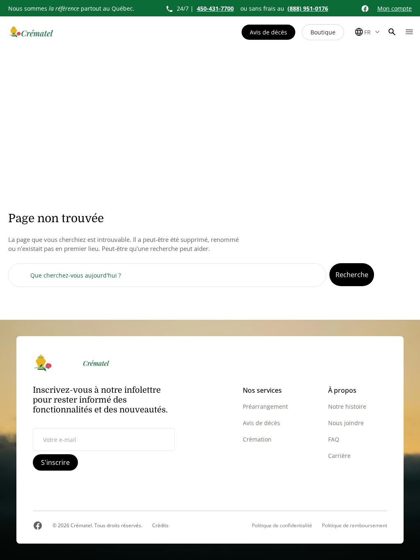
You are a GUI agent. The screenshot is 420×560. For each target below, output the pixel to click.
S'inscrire (55, 462)
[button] (392, 32)
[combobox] (167, 275)
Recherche (352, 274)
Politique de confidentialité (282, 525)
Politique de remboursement (354, 525)
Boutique (323, 32)
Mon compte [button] (394, 8)
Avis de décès (268, 32)
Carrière (339, 456)
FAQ (333, 439)
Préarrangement (265, 406)
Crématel (81, 525)
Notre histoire (347, 406)
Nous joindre (346, 423)
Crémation (257, 439)
